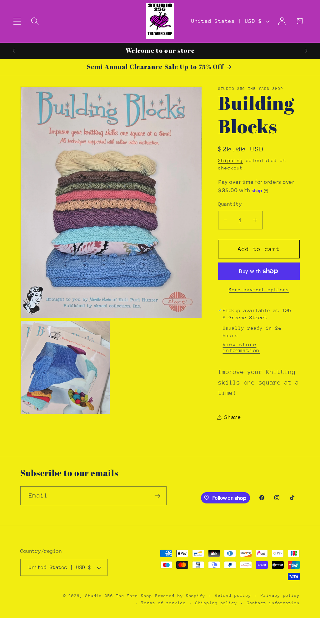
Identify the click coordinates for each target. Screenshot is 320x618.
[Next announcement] (306, 50)
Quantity (230, 204)
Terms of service (163, 603)
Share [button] (232, 417)
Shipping (230, 160)
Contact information (273, 603)
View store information (241, 347)
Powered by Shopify (180, 595)
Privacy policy (280, 595)
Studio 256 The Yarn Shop (118, 595)
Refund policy (233, 595)
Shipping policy (216, 603)
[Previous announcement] (14, 50)
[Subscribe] (157, 495)
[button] (17, 21)
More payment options (259, 289)
